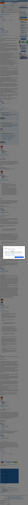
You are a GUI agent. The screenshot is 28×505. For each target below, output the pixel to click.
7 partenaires (12, 251)
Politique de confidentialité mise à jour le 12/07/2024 (10, 255)
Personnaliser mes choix (19, 255)
